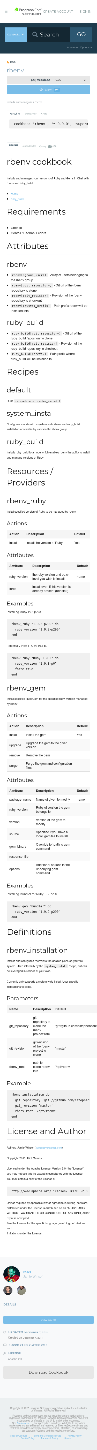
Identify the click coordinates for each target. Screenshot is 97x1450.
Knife (44, 113)
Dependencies (29, 145)
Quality (47, 146)
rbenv (14, 194)
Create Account (58, 11)
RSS (12, 62)
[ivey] (23, 1291)
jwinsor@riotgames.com (49, 1147)
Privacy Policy (74, 1435)
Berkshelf (30, 113)
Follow (51, 89)
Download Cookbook (48, 1372)
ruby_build (17, 199)
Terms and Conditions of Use (47, 1435)
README (13, 145)
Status (67, 1438)
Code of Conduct (18, 1435)
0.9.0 (46, 80)
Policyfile (14, 113)
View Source (48, 1319)
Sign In (85, 11)
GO (81, 34)
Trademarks (23, 1423)
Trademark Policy (49, 1438)
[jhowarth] (9, 1291)
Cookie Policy (27, 1438)
